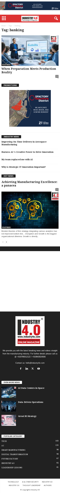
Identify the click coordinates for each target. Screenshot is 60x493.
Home (3, 26)
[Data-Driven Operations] (8, 406)
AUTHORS (47, 485)
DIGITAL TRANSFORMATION (14, 454)
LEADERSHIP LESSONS (11, 467)
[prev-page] (2, 241)
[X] (33, 369)
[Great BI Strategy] (8, 420)
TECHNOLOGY (13, 482)
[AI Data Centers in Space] (8, 392)
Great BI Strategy (27, 416)
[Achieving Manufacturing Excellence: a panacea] (30, 209)
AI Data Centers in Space (31, 388)
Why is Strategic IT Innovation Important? (23, 167)
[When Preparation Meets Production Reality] (30, 50)
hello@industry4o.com (35, 363)
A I (2, 445)
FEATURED (6, 65)
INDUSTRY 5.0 (14, 485)
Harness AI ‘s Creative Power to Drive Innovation (27, 152)
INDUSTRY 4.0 (7, 463)
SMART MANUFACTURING (13, 450)
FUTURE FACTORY (9, 459)
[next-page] (6, 241)
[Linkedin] (27, 369)
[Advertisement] (30, 281)
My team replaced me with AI (17, 159)
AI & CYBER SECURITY (30, 482)
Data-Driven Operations (30, 402)
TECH (4, 441)
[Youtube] (39, 369)
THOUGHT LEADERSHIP (31, 485)
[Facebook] (21, 369)
